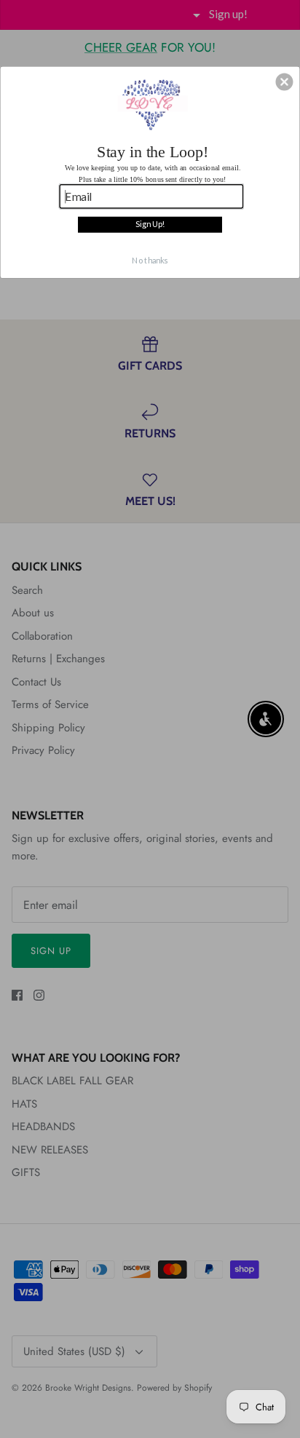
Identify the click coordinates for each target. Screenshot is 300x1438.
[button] (284, 81)
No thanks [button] (149, 260)
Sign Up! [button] (150, 224)
